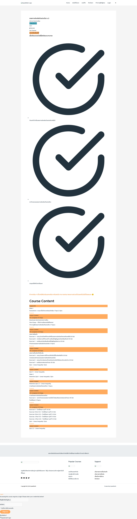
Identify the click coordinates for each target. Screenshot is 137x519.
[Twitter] (28, 478)
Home (68, 3)
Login (109, 3)
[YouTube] (24, 478)
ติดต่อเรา (90, 3)
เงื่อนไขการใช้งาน (99, 476)
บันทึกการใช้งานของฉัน (7, 508)
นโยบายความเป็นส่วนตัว (101, 472)
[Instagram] (26, 478)
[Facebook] (21, 478)
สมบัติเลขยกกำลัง (73, 472)
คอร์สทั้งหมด (75, 3)
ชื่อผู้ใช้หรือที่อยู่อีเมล (5, 500)
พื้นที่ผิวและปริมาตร (73, 479)
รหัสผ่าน (2, 504)
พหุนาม (70, 476)
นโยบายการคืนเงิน (99, 474)
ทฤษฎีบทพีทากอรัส (73, 474)
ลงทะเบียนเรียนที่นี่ (34, 33)
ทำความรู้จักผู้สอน (100, 3)
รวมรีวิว (84, 3)
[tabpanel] (68, 167)
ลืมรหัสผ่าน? (3, 515)
